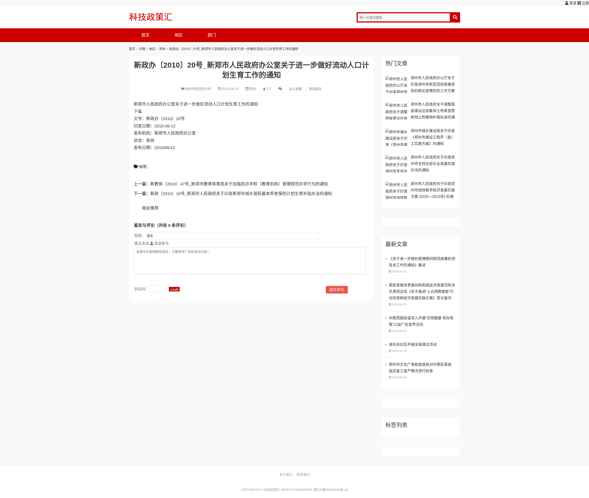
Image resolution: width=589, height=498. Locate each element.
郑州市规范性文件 (198, 89)
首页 (145, 35)
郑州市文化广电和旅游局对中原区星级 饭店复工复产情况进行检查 (420, 368)
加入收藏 (295, 89)
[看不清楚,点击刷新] (174, 289)
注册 (585, 3)
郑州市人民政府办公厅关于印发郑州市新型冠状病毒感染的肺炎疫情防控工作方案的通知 (433, 85)
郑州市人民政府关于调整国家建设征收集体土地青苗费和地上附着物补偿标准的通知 (433, 111)
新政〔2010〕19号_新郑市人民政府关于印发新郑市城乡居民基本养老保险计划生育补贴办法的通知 (241, 193)
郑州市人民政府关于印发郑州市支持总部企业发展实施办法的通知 (433, 163)
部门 (212, 35)
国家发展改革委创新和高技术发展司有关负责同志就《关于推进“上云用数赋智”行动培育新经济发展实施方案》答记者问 (422, 291)
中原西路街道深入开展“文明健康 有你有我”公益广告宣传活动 (421, 321)
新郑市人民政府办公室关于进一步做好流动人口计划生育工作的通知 (196, 104)
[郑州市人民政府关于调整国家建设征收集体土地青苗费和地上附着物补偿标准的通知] (396, 111)
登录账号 (161, 243)
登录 (572, 3)
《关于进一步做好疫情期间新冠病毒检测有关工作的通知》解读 (422, 262)
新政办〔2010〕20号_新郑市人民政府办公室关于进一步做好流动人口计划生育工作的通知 (233, 49)
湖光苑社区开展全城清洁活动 (413, 344)
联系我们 (303, 474)
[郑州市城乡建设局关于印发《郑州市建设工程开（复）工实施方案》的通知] (396, 137)
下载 (138, 111)
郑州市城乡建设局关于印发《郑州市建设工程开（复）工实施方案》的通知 (433, 137)
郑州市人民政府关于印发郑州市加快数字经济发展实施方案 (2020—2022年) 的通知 (433, 191)
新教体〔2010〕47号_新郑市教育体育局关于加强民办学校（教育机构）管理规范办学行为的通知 (239, 184)
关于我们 (285, 474)
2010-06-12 (230, 89)
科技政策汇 (151, 16)
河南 (142, 49)
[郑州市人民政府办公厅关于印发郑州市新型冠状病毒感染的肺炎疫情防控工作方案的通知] (396, 84)
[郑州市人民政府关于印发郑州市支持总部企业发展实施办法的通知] (396, 164)
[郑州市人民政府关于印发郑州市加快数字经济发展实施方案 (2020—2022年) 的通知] (396, 190)
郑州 (162, 49)
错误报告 (315, 89)
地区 (178, 35)
